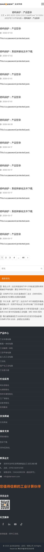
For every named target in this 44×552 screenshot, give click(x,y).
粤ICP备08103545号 (26, 549)
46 (23, 258)
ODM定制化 (5, 447)
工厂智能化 (4, 398)
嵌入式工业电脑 (6, 357)
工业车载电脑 (5, 339)
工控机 (3, 361)
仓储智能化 (4, 389)
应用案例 (3, 407)
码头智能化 (4, 385)
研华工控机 (13, 534)
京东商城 (3, 422)
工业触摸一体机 (6, 348)
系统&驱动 (4, 436)
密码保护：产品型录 (10, 28)
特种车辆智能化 (6, 394)
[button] (42, 4)
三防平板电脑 (5, 352)
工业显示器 (4, 370)
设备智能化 (4, 403)
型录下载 (3, 442)
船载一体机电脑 (6, 343)
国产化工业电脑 (6, 366)
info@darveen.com (12, 476)
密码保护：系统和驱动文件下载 (16, 51)
